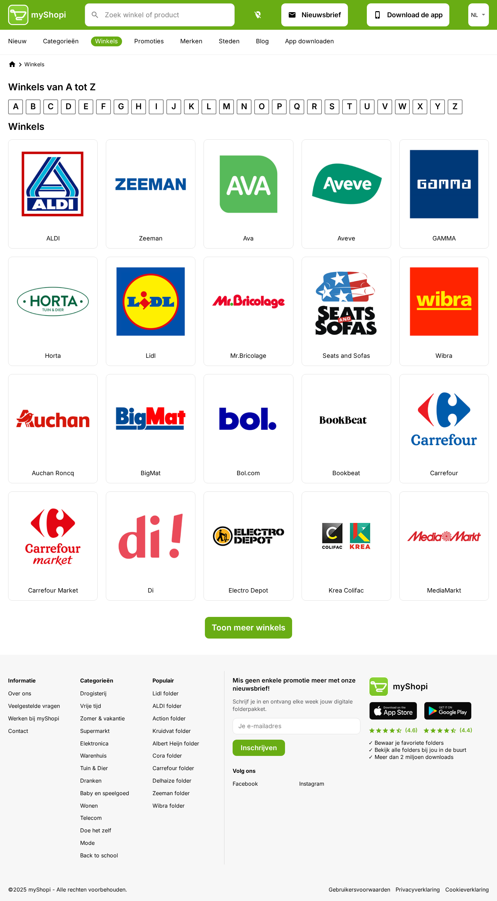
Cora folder (167, 755)
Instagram (311, 783)
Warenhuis (93, 755)
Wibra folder (168, 805)
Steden (229, 41)
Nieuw (17, 41)
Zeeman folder (171, 793)
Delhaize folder (171, 780)
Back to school (99, 855)
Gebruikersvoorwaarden (359, 889)
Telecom (91, 817)
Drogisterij (93, 693)
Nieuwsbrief (321, 15)
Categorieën (61, 41)
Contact (18, 730)
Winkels (106, 41)
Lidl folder (165, 693)
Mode (87, 842)
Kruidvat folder (171, 730)
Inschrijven (259, 748)
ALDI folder (167, 705)
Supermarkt (95, 730)
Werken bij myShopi (33, 718)
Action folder (169, 718)
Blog (262, 41)
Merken (191, 41)
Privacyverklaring (418, 889)
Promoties (149, 41)
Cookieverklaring (467, 889)
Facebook (245, 783)
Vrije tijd (90, 705)
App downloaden (309, 41)
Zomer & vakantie (102, 718)
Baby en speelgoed (104, 793)
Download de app (415, 15)
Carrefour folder (173, 768)
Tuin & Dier (94, 768)
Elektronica (94, 743)
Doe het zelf (95, 830)
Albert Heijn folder (175, 743)
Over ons (19, 693)
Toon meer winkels (248, 627)
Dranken (90, 780)
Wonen (89, 805)
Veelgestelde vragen (34, 705)
